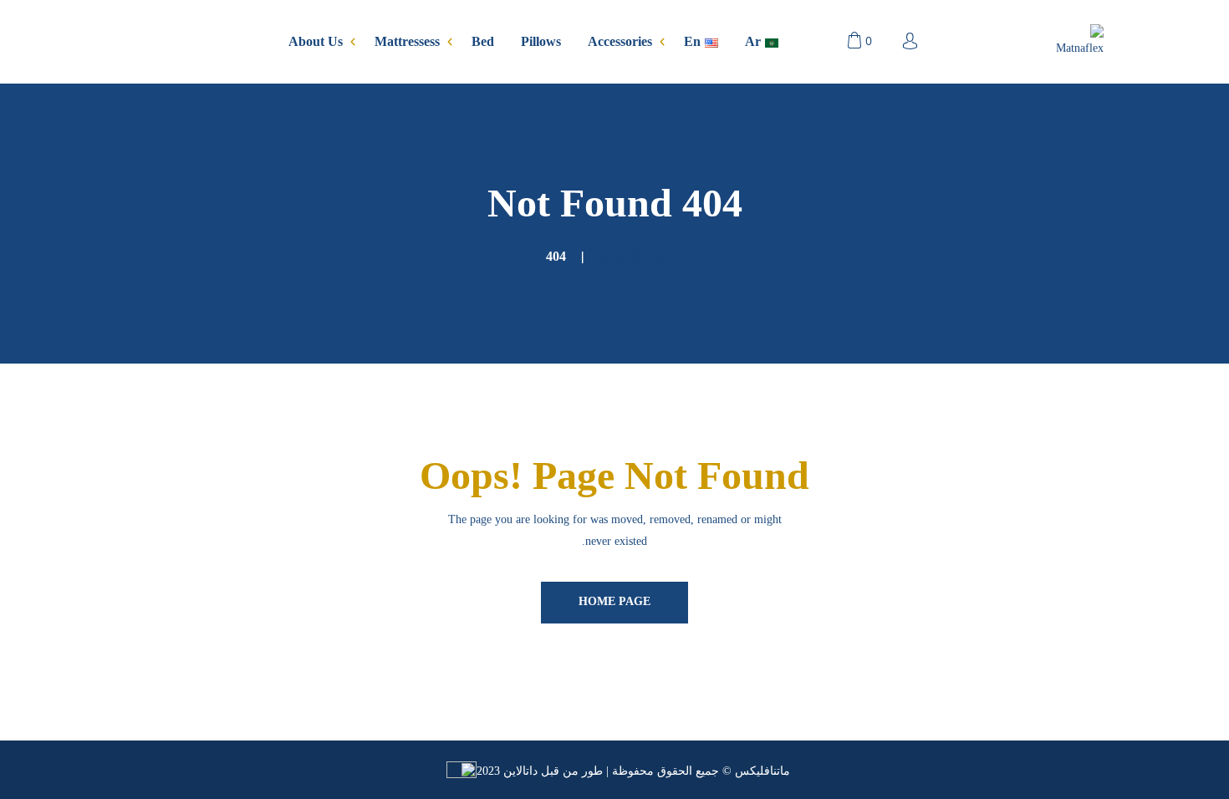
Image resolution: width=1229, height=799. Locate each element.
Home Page (614, 601)
